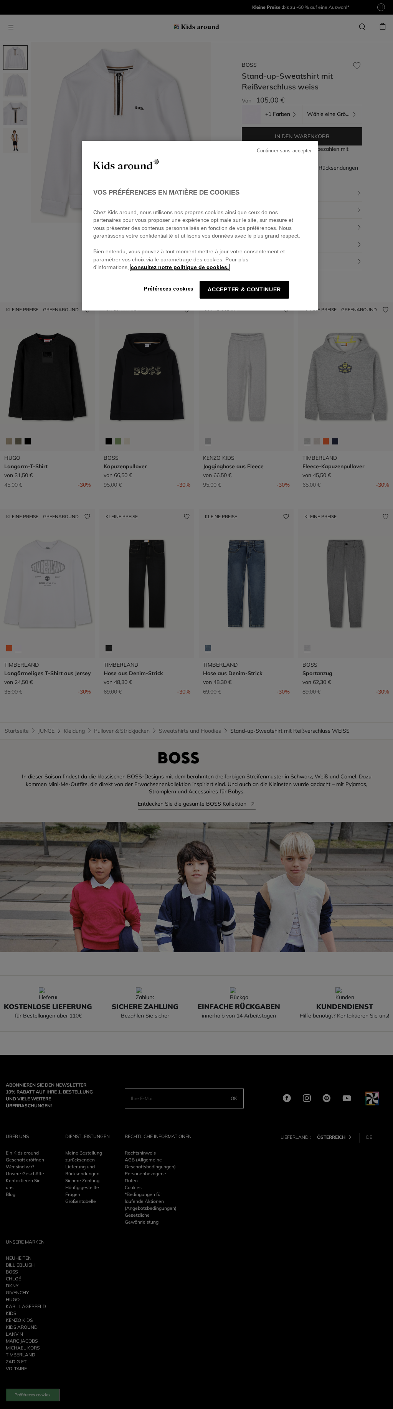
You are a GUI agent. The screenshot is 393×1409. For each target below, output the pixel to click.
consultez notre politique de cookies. (180, 267)
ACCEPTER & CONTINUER (244, 289)
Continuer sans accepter (284, 151)
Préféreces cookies (168, 289)
